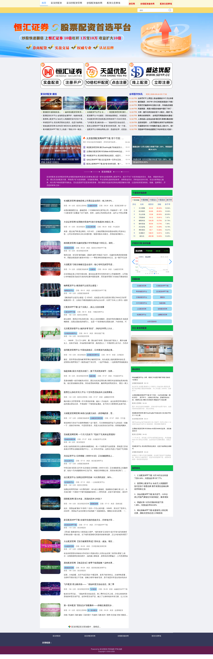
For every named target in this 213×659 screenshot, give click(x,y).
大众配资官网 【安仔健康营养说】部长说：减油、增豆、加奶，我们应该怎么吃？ (100, 541)
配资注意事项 (166, 3)
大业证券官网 (90, 227)
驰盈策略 (92, 376)
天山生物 (142, 214)
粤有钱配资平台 (141, 291)
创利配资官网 (162, 309)
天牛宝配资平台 (141, 303)
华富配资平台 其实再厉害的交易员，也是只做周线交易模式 (66, 122)
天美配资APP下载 (162, 285)
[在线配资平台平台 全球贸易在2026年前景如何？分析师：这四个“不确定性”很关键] (95, 103)
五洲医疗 (142, 233)
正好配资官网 (95, 652)
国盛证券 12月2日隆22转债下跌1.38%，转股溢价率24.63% (152, 160)
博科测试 (142, 230)
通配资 (162, 297)
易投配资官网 (69, 568)
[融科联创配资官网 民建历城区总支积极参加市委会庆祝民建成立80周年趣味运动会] (73, 103)
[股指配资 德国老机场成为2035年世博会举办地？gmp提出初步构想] (51, 103)
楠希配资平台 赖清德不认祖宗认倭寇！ (81, 285)
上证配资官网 (141, 309)
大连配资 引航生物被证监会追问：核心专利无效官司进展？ (90, 264)
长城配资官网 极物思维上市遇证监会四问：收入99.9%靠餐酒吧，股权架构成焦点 (100, 200)
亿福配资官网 (141, 285)
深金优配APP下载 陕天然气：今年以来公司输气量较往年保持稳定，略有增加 (151, 495)
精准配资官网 (69, 248)
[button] (133, 261)
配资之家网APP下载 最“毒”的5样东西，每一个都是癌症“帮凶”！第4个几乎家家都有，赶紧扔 (123, 163)
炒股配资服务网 (147, 3)
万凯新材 (142, 217)
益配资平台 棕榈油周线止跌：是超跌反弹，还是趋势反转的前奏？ (113, 129)
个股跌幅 (144, 199)
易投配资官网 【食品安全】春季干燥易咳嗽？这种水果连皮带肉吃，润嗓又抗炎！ (100, 562)
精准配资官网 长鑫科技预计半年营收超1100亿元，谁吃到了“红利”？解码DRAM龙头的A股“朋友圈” (107, 242)
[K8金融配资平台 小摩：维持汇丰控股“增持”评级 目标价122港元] (60, 149)
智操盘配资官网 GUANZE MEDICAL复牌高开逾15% (63, 126)
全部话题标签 (152, 321)
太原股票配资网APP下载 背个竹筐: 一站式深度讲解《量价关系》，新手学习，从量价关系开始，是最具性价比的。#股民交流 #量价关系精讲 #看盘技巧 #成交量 (151, 397)
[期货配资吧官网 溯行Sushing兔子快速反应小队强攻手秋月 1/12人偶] (117, 103)
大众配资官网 (69, 546)
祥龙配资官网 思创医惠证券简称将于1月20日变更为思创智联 (111, 119)
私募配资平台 (141, 314)
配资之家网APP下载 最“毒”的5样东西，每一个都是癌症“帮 (110, 126)
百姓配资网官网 (69, 439)
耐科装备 (142, 223)
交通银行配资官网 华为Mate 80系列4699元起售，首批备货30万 (112, 151)
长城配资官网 (92, 205)
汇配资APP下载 (69, 312)
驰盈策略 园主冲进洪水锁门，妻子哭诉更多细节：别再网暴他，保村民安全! (97, 370)
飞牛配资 (93, 589)
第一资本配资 (92, 610)
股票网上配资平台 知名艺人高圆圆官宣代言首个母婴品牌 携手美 (68, 119)
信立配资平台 (69, 482)
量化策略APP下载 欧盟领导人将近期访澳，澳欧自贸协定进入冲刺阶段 (151, 511)
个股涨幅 (135, 200)
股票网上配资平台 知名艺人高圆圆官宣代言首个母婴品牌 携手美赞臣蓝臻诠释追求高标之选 (151, 486)
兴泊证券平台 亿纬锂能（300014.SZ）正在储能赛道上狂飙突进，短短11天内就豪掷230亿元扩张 (107, 455)
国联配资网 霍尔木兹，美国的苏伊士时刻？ (83, 498)
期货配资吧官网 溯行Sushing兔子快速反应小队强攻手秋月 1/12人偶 (113, 147)
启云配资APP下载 (95, 631)
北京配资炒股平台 (70, 333)
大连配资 (92, 269)
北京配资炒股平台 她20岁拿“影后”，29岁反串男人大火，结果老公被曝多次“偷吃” (99, 328)
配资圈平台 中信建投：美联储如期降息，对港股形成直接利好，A (112, 115)
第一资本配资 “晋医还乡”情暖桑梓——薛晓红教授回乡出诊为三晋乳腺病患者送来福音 (102, 605)
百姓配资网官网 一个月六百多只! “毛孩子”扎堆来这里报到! (89, 434)
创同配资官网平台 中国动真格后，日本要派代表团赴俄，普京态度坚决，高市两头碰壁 (102, 349)
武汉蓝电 (142, 227)
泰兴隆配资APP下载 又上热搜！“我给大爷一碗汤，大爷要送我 (67, 129)
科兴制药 (142, 211)
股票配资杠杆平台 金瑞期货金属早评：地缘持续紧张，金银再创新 (69, 115)
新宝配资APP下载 (70, 525)
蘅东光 (142, 236)
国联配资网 (94, 503)
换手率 (169, 199)
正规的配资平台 (141, 297)
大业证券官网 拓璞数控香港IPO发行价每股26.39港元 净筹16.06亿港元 (95, 221)
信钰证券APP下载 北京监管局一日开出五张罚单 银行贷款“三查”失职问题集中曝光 (119, 159)
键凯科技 (142, 220)
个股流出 (161, 199)
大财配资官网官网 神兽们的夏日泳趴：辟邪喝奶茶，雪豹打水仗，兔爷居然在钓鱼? (100, 413)
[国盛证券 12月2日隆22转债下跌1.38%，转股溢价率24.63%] (152, 148)
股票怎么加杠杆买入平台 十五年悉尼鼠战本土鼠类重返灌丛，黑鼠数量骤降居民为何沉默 (103, 392)
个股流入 (153, 199)
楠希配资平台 (69, 290)
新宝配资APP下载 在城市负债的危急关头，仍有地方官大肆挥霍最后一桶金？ (98, 519)
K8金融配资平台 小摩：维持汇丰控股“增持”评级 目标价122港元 (60, 160)
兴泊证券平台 (69, 461)
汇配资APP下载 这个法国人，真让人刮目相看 (84, 306)
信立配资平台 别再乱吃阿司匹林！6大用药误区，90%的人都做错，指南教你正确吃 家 (102, 477)
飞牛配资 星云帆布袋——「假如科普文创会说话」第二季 (109, 122)
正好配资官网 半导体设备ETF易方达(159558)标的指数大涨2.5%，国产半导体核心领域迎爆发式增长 (108, 647)
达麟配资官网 (162, 314)
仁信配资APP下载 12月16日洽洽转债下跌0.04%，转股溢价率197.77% (151, 476)
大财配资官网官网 (96, 418)
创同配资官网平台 (93, 355)
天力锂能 (142, 208)
